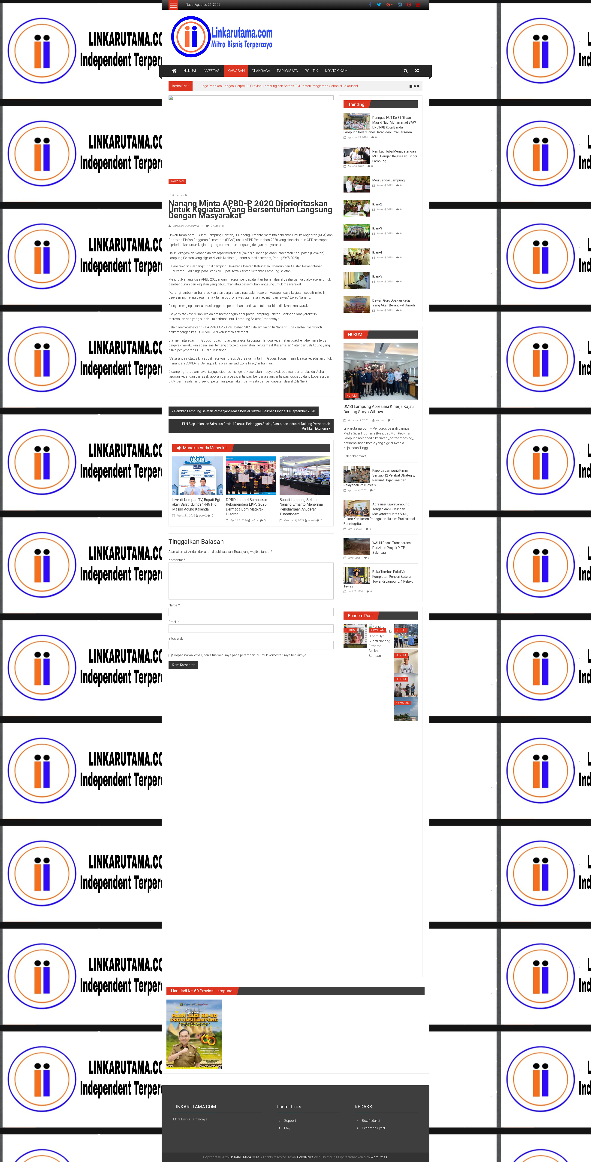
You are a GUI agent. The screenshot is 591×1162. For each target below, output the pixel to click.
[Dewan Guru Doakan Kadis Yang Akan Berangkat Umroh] (357, 304)
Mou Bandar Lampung (388, 180)
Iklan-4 (377, 252)
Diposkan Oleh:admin (185, 225)
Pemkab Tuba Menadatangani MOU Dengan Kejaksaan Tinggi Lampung (394, 156)
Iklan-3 (377, 228)
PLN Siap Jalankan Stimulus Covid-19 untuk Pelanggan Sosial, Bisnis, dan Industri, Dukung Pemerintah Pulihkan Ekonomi (256, 426)
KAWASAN (236, 71)
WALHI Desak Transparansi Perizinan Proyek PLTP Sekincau (391, 547)
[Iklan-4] (357, 256)
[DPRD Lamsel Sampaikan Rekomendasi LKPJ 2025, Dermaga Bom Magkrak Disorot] (251, 475)
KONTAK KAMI (337, 71)
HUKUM (190, 71)
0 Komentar (217, 225)
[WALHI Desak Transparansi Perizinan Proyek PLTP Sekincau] (357, 546)
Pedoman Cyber (373, 1128)
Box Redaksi (371, 1120)
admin (203, 515)
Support (290, 1120)
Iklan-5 (377, 276)
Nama (174, 605)
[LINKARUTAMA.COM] (174, 71)
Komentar (177, 560)
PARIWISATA (287, 71)
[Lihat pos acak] (417, 70)
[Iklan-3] (357, 232)
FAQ (287, 1128)
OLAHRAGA (261, 71)
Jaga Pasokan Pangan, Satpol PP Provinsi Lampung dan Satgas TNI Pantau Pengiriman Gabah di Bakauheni (279, 86)
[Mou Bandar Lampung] (357, 184)
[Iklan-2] (357, 208)
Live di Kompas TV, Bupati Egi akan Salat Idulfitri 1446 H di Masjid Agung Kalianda (196, 505)
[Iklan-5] (357, 280)
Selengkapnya (354, 456)
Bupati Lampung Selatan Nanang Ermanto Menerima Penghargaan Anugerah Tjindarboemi (301, 507)
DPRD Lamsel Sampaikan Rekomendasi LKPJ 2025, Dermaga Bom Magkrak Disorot (246, 507)
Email (174, 622)
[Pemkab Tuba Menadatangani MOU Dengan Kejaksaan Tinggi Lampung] (357, 155)
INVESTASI (212, 71)
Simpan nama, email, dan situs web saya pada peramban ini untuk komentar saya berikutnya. (239, 655)
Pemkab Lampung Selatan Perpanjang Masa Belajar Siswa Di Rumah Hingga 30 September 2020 (244, 411)
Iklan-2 (377, 204)
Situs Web (176, 638)
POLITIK (311, 71)
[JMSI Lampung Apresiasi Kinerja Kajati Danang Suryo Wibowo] (381, 371)
